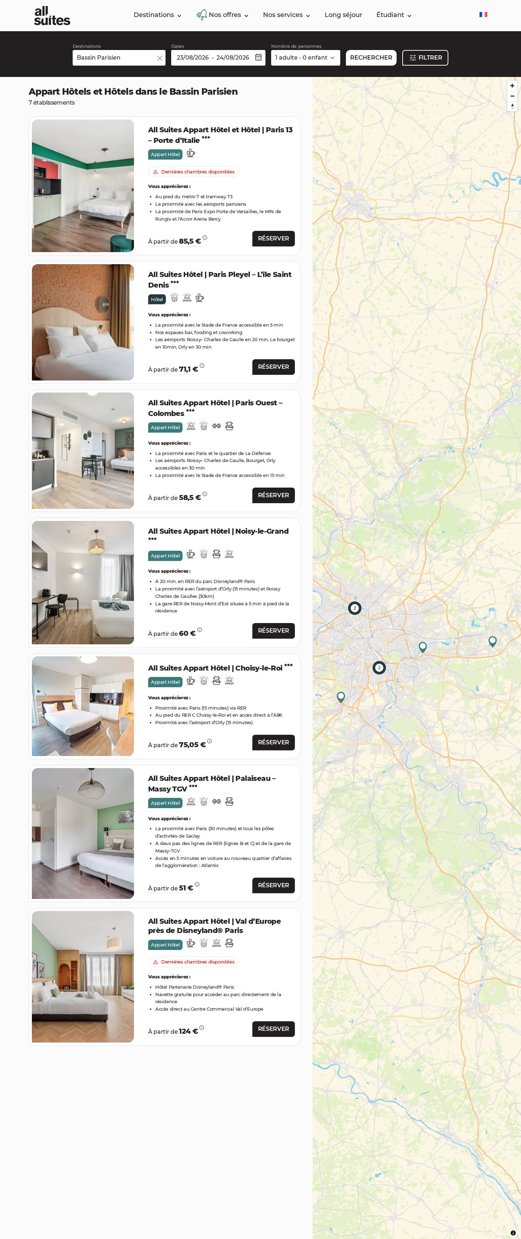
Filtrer (430, 57)
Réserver (273, 238)
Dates (177, 46)
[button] (178, 15)
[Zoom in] (512, 85)
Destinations (87, 46)
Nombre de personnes (296, 46)
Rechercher (371, 57)
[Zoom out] (512, 96)
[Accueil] (52, 16)
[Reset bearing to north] (512, 106)
